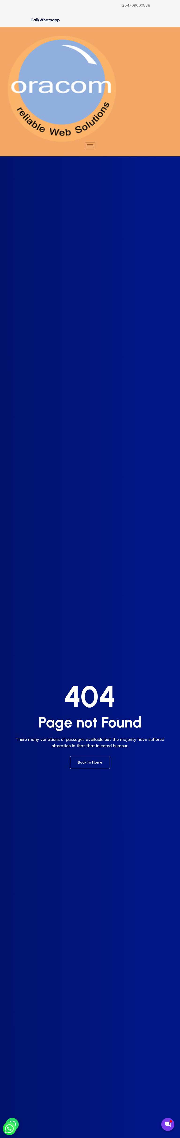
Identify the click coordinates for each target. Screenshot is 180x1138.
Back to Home (90, 762)
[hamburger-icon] (90, 145)
